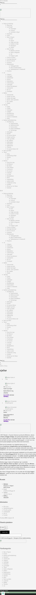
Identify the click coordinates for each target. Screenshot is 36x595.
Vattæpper (9, 110)
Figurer (12, 40)
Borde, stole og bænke (13, 99)
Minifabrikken (10, 176)
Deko (4, 577)
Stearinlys (9, 33)
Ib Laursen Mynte (11, 135)
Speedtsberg (10, 179)
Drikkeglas (9, 132)
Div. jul (8, 89)
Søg (1, 2)
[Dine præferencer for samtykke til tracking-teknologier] (3, 593)
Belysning (9, 25)
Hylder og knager (11, 98)
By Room (9, 165)
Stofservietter (13, 127)
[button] (18, 190)
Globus (12, 47)
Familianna (9, 169)
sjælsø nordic (10, 181)
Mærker (5, 160)
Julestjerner (10, 88)
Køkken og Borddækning (9, 120)
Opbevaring (10, 145)
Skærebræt (10, 143)
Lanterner (5, 580)
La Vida (9, 174)
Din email (2, 529)
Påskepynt (13, 45)
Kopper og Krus (11, 137)
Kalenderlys (10, 81)
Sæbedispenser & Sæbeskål (17, 69)
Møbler (5, 93)
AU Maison (10, 164)
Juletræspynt (10, 83)
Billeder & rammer (15, 50)
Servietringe (13, 130)
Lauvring (9, 172)
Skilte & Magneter (15, 52)
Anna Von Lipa (10, 162)
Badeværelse (10, 64)
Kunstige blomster (11, 59)
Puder (8, 106)
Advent (9, 79)
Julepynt (9, 74)
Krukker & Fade (14, 44)
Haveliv (9, 157)
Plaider (8, 108)
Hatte (8, 118)
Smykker (9, 71)
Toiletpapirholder (14, 66)
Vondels (9, 184)
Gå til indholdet (4, 1)
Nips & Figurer (10, 37)
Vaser (8, 35)
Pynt (11, 39)
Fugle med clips (14, 42)
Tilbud (5, 152)
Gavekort (9, 62)
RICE (8, 177)
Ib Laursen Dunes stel (12, 149)
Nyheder (9, 187)
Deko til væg (10, 49)
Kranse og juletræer (12, 86)
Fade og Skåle (10, 138)
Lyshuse (12, 30)
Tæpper (9, 111)
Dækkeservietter (14, 125)
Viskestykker (10, 115)
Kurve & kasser (11, 61)
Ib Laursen (9, 171)
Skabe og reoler (11, 96)
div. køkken (10, 140)
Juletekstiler (10, 77)
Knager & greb (14, 55)
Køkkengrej (10, 142)
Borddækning (10, 113)
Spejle (8, 103)
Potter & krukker (11, 57)
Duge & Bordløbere (15, 128)
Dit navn (2, 527)
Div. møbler (10, 101)
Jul (4, 72)
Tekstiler (5, 105)
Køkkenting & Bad (11, 155)
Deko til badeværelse (15, 67)
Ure (11, 54)
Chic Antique (10, 167)
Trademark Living (11, 182)
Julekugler (9, 76)
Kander (9, 133)
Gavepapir (9, 91)
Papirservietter (14, 123)
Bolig (8, 154)
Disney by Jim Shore (12, 186)
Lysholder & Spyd (14, 32)
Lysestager (10, 27)
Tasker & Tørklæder (12, 116)
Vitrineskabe (10, 94)
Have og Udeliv (7, 150)
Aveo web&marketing (25, 538)
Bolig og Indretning (8, 23)
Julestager (9, 84)
